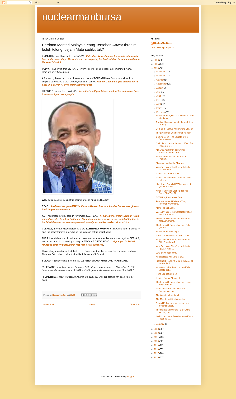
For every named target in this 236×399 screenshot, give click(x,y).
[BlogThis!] (85, 295)
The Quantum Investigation (168, 295)
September (161, 84)
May (158, 100)
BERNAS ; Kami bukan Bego (169, 197)
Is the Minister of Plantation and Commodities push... (170, 289)
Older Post (135, 304)
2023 (156, 329)
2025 (156, 64)
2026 (156, 60)
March (159, 108)
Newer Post (48, 304)
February (160, 112)
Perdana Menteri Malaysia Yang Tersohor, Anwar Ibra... (171, 202)
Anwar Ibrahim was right (167, 231)
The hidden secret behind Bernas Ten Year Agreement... (173, 219)
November (161, 75)
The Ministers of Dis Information (171, 299)
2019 (156, 345)
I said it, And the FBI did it (167, 173)
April (158, 104)
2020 (156, 341)
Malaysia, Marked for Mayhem (170, 163)
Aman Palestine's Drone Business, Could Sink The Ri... (172, 192)
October (160, 80)
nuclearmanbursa (81, 17)
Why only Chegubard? (166, 253)
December (161, 71)
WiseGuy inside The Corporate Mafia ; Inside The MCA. (174, 213)
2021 (156, 337)
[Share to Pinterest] (95, 295)
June (159, 96)
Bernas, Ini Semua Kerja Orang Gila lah (174, 129)
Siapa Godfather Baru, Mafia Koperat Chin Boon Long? (173, 240)
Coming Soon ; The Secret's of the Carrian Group (172, 138)
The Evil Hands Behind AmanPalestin (173, 133)
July (158, 92)
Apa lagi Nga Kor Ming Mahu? (170, 257)
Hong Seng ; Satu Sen (166, 274)
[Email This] (82, 295)
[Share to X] (89, 295)
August (159, 88)
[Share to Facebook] (92, 295)
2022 (156, 333)
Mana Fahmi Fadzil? (165, 208)
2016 (156, 357)
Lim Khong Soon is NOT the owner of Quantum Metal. (173, 185)
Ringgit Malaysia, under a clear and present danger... (172, 304)
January (160, 324)
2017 (156, 353)
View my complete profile (162, 47)
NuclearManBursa (163, 43)
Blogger (130, 376)
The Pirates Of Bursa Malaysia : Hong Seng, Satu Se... (173, 283)
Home (92, 304)
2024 (156, 68)
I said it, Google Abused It (168, 278)
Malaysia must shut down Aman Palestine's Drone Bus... (171, 151)
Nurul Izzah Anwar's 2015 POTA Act (172, 235)
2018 (156, 349)
